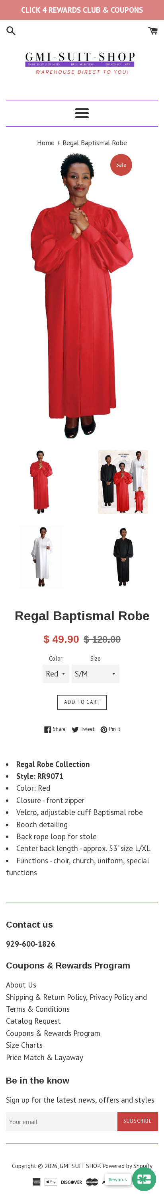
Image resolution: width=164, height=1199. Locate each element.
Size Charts (24, 1045)
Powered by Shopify (127, 1166)
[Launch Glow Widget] (144, 1179)
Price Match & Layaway (44, 1057)
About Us (21, 985)
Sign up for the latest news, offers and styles (80, 1100)
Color (55, 658)
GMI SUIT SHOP (80, 1166)
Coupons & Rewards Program (53, 1033)
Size (95, 658)
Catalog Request (33, 1021)
